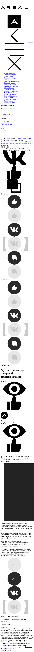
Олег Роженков (9, 93)
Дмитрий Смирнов (10, 74)
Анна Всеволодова (10, 99)
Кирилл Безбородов (10, 78)
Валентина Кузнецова (11, 86)
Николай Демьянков (10, 96)
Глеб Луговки (8, 101)
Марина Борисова (9, 102)
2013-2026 (5, 627)
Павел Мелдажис (9, 73)
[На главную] (14, 14)
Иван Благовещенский (11, 91)
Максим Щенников (10, 84)
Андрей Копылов (9, 89)
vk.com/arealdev (5, 123)
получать (9, 140)
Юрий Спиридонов (10, 94)
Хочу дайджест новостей (13, 140)
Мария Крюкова (9, 88)
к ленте (30, 42)
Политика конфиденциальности (11, 143)
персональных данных (24, 138)
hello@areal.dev (5, 121)
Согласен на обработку (17, 138)
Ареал (6, 79)
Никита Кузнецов (9, 83)
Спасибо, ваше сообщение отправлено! (13, 142)
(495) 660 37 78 (5, 115)
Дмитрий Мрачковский (11, 81)
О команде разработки (8, 124)
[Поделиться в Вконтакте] (14, 164)
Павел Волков (8, 97)
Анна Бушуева (8, 76)
